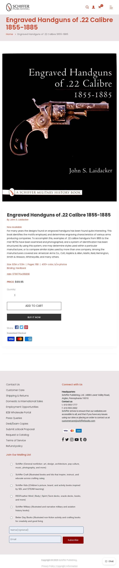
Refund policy (14, 446)
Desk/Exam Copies (17, 423)
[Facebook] (63, 439)
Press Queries (14, 418)
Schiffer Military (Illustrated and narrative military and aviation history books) (45, 508)
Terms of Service (16, 440)
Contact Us (13, 384)
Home (9, 34)
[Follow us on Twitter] (21, 327)
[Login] (93, 7)
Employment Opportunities (22, 407)
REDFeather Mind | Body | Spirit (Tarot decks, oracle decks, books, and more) (48, 498)
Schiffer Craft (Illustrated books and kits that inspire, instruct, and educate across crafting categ (47, 476)
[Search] (87, 7)
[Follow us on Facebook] (17, 327)
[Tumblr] (81, 439)
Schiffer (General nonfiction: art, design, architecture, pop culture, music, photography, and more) (47, 466)
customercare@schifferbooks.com (78, 421)
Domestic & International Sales (24, 401)
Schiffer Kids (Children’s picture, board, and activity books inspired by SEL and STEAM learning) (47, 487)
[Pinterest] (85, 439)
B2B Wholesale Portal (18, 412)
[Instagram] (71, 439)
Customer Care (15, 390)
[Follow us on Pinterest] (26, 327)
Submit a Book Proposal (20, 429)
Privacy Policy (48, 566)
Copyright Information (67, 566)
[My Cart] (99, 7)
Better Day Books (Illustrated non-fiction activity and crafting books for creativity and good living (47, 519)
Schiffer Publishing (68, 560)
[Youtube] (77, 439)
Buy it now (34, 317)
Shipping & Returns (17, 396)
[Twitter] (67, 439)
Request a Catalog (17, 435)
